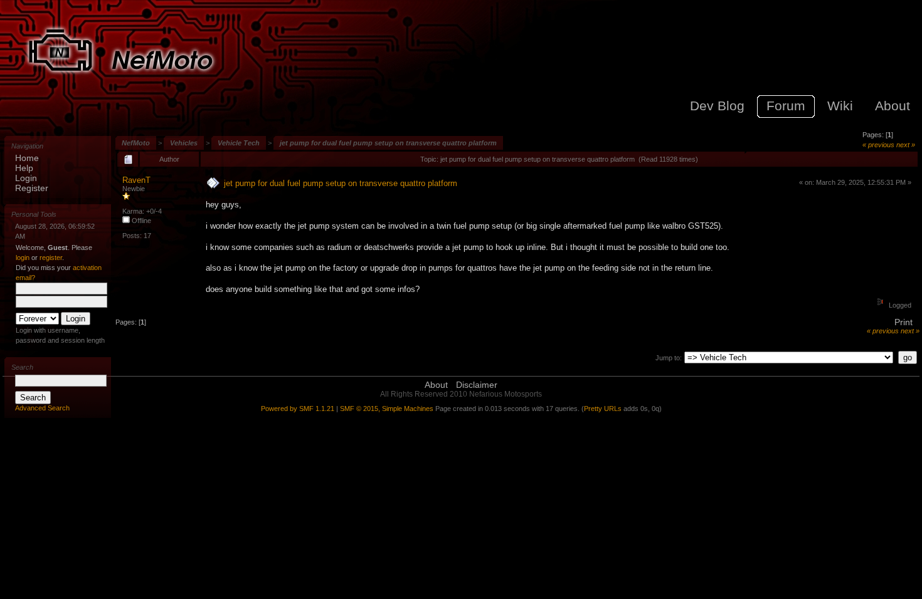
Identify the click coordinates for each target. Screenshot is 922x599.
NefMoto (136, 143)
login (22, 257)
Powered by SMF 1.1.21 (297, 408)
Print (903, 322)
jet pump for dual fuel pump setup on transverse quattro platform (388, 143)
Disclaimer (476, 385)
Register (31, 188)
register (51, 257)
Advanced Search (42, 408)
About (436, 385)
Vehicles (184, 143)
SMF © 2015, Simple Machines (386, 408)
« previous (878, 144)
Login (26, 178)
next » (905, 144)
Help (24, 168)
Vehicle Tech (239, 143)
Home (27, 158)
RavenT (136, 180)
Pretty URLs (603, 408)
